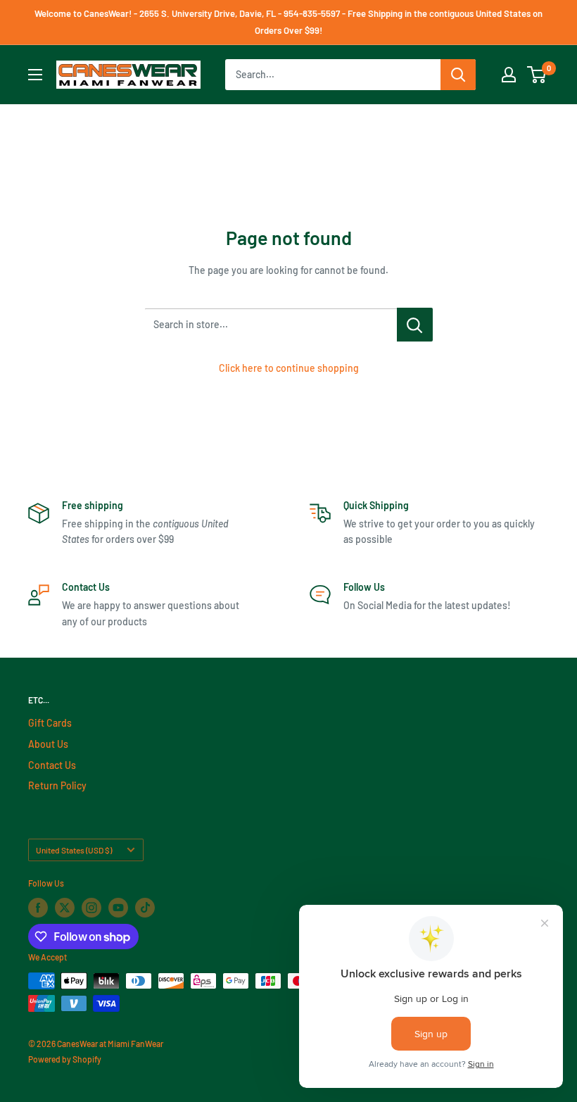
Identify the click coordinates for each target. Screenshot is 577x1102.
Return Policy (57, 785)
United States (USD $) (74, 850)
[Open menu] (35, 74)
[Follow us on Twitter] (65, 908)
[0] (537, 74)
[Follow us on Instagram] (91, 908)
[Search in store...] (415, 325)
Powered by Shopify (64, 1059)
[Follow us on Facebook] (38, 908)
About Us (48, 744)
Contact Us (52, 765)
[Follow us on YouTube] (118, 908)
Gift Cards (50, 723)
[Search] (458, 74)
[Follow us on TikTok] (145, 908)
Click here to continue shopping (289, 368)
